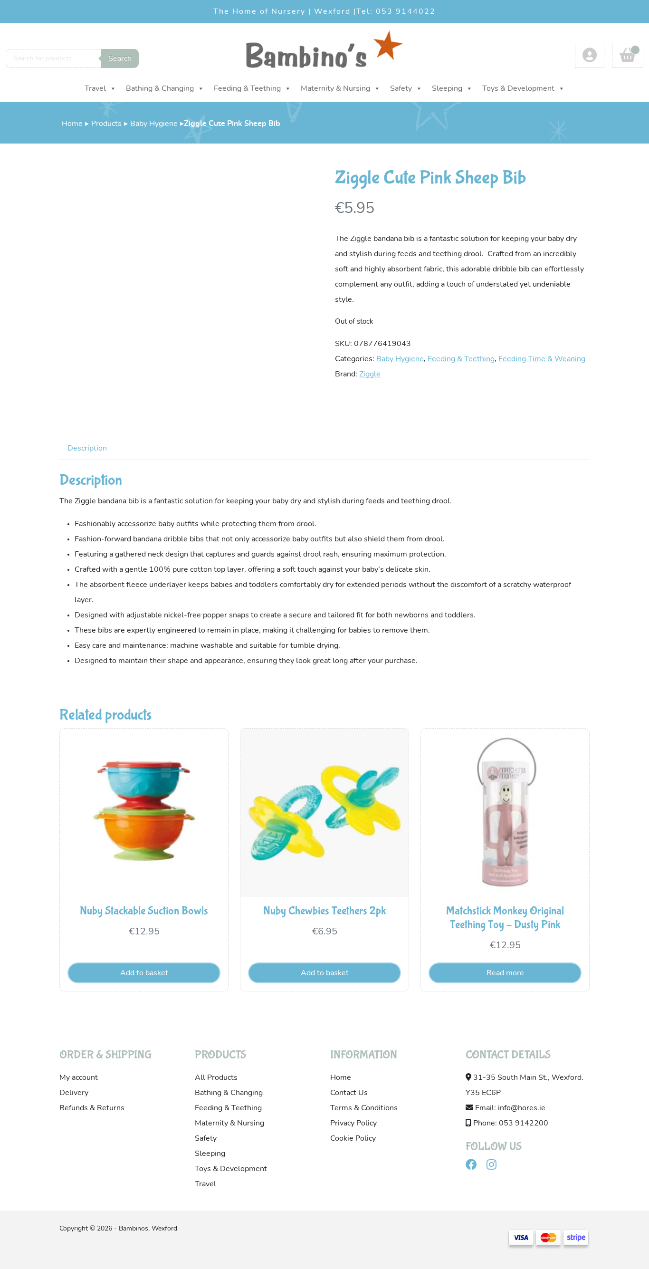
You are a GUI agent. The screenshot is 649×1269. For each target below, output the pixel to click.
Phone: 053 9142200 (509, 1123)
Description (87, 448)
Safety (401, 88)
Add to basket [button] (144, 973)
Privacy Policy (353, 1123)
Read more (505, 973)
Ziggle (370, 374)
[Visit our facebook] (475, 1166)
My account (78, 1077)
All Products (216, 1077)
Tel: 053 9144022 (396, 11)
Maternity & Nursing (335, 88)
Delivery (73, 1092)
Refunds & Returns (91, 1108)
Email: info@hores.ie (509, 1108)
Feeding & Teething (247, 88)
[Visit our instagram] (495, 1166)
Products (106, 123)
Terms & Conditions (364, 1108)
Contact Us (349, 1092)
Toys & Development (518, 88)
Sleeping (447, 88)
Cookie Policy (353, 1138)
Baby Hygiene (154, 123)
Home (72, 123)
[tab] (87, 448)
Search (120, 58)
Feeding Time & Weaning (541, 359)
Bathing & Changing (160, 88)
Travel (95, 88)
